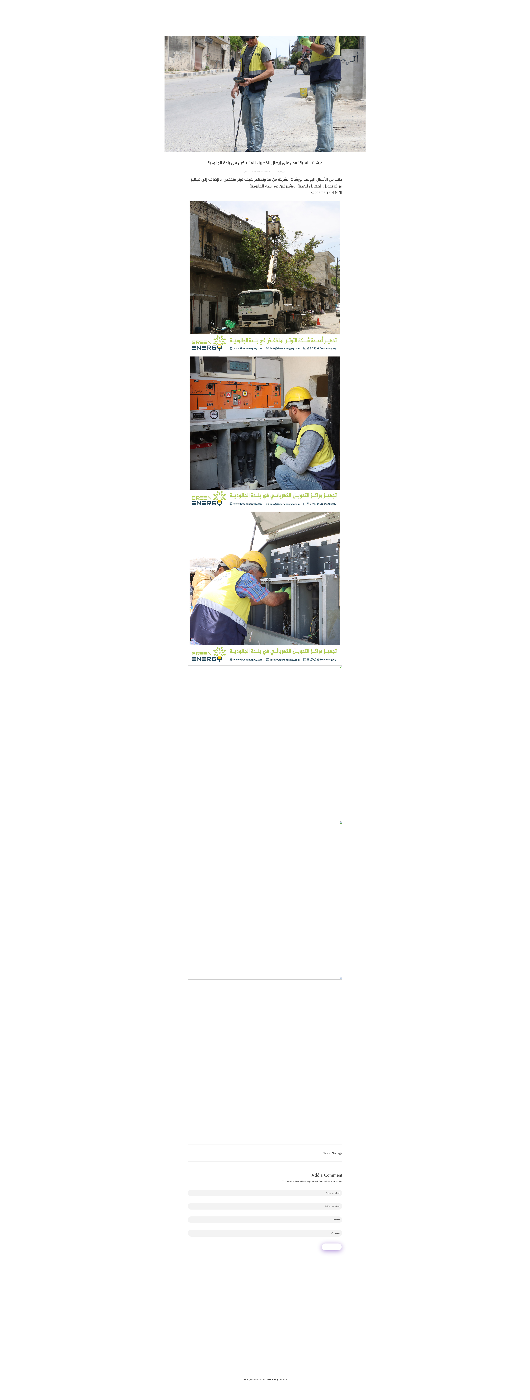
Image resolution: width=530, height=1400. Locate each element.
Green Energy (262, 172)
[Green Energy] (347, 13)
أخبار (246, 172)
